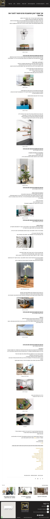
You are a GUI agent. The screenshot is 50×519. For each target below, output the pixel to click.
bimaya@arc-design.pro (42, 509)
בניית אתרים (18, 517)
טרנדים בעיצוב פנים (27, 475)
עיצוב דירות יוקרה (40, 475)
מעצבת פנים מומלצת (34, 475)
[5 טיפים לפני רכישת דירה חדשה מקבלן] (25, 491)
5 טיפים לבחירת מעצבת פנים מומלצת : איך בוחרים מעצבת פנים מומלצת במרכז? (9, 497)
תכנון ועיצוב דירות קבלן (42, 496)
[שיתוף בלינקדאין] (37, 478)
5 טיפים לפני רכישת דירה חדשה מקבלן (26, 497)
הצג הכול (3, 485)
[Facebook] (37, 515)
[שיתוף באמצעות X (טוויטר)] (40, 478)
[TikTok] (41, 515)
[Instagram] (39, 515)
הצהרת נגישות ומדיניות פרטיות (28, 517)
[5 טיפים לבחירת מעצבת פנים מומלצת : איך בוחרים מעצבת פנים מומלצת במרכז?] (9, 491)
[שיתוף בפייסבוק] (42, 478)
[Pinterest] (42, 515)
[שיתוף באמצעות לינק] (35, 478)
